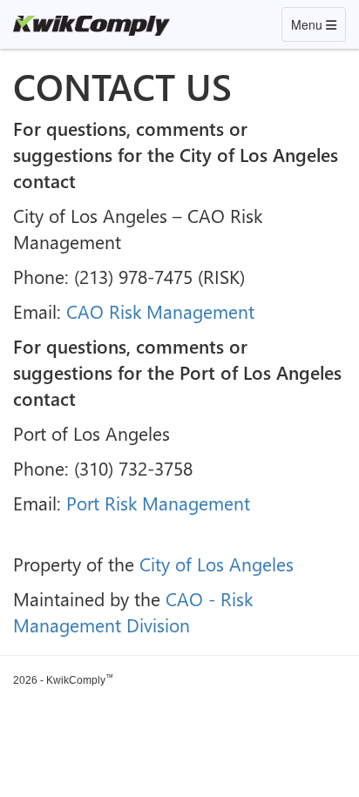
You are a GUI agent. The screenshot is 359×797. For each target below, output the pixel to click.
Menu (318, 24)
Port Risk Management (158, 502)
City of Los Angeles (216, 563)
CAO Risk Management (160, 311)
